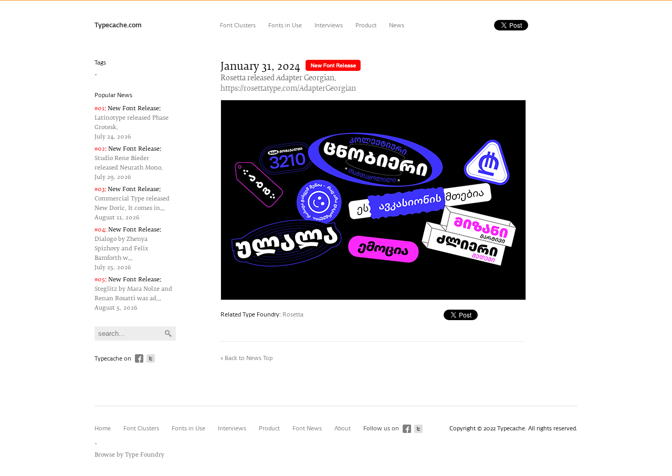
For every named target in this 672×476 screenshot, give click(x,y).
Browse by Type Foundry (129, 455)
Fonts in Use (285, 25)
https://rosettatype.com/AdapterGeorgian (288, 89)
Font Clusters (238, 25)
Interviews (328, 25)
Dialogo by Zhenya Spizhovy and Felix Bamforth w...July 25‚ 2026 (127, 248)
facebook (139, 358)
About (342, 428)
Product (365, 25)
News (396, 25)
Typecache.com (118, 26)
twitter (150, 358)
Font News (307, 428)
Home (102, 428)
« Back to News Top (246, 358)
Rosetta (292, 315)
